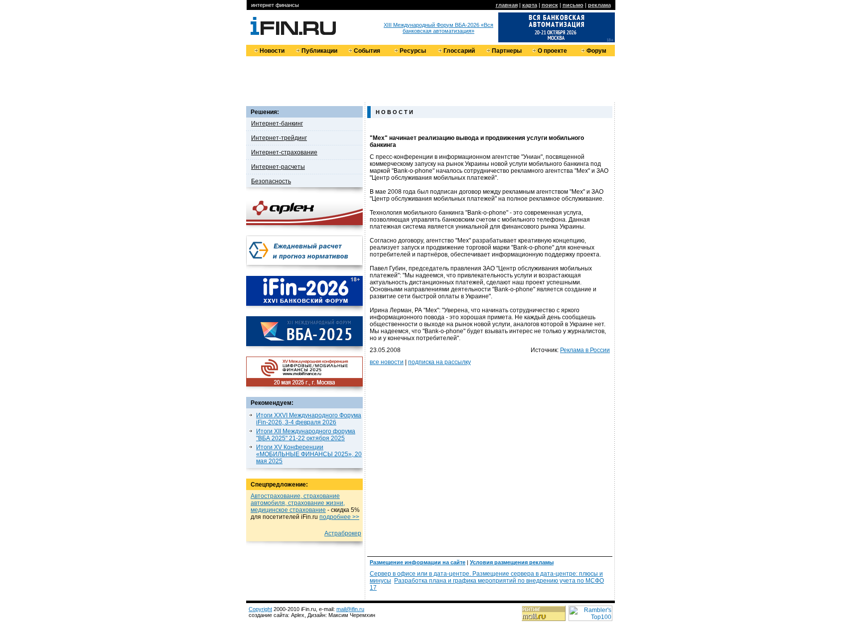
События (367, 50)
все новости (387, 362)
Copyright (260, 609)
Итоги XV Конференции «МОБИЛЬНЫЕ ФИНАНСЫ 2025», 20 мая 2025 (309, 454)
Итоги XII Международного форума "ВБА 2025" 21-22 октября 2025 (305, 435)
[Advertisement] (430, 78)
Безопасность (271, 181)
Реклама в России (585, 350)
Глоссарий (459, 50)
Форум (596, 50)
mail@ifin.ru (350, 609)
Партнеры (507, 50)
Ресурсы (413, 50)
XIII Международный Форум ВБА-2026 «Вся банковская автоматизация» (438, 28)
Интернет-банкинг (277, 123)
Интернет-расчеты (278, 166)
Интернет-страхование (284, 152)
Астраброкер (342, 533)
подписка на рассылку (439, 362)
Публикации (319, 50)
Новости (272, 50)
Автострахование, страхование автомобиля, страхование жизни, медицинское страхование (298, 503)
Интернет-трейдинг (279, 137)
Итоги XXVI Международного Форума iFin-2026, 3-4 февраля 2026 (308, 419)
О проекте (552, 50)
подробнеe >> (339, 516)
